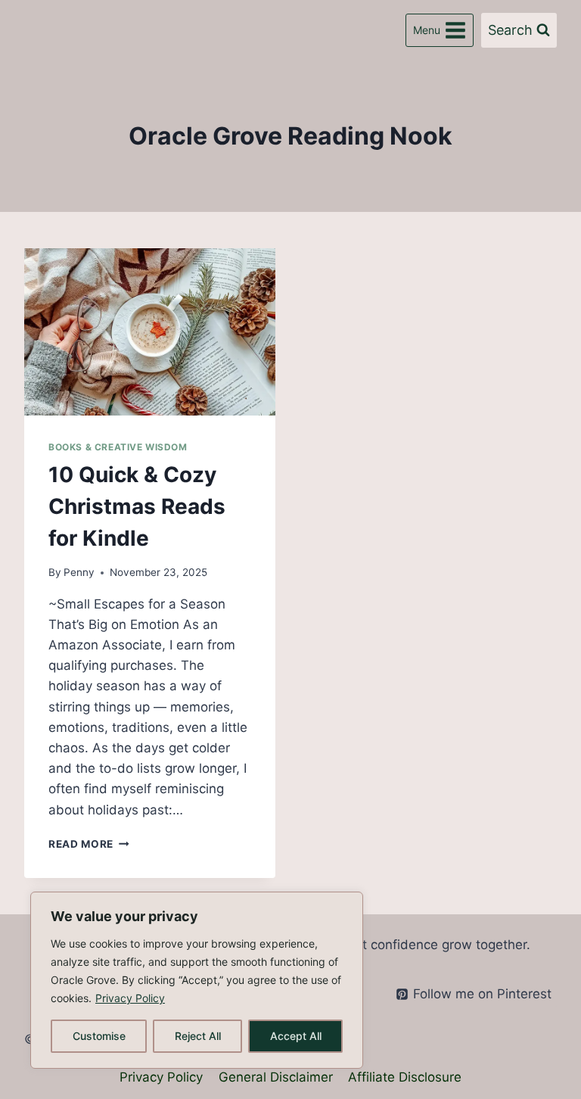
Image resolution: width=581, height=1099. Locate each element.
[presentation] (149, 332)
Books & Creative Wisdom (118, 447)
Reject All (198, 1035)
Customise (99, 1035)
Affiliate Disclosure (404, 1077)
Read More (88, 844)
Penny (79, 572)
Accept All (296, 1035)
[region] (196, 980)
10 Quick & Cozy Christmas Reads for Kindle (136, 506)
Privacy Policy (130, 998)
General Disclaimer (276, 1077)
